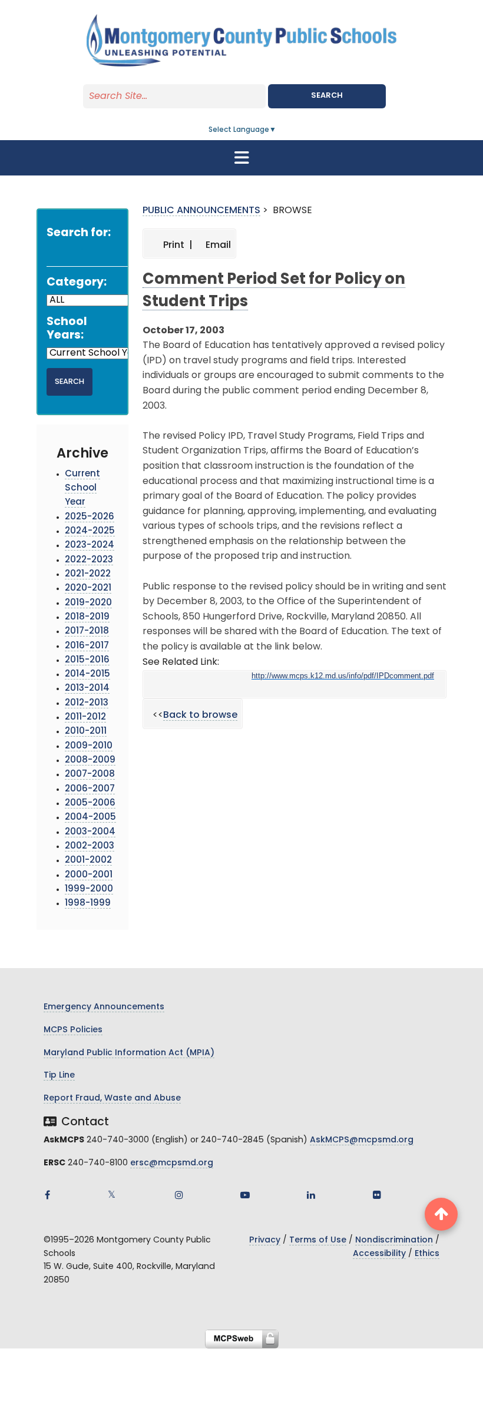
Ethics (427, 1254)
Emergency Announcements (104, 1007)
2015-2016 (87, 660)
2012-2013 (86, 703)
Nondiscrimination (394, 1240)
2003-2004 (90, 832)
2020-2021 (88, 588)
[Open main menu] (241, 158)
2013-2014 (87, 688)
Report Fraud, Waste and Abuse (112, 1098)
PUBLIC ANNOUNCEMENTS (201, 211)
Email (217, 245)
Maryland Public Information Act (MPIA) (129, 1053)
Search (327, 96)
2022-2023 (89, 560)
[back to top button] (441, 1214)
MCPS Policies (73, 1030)
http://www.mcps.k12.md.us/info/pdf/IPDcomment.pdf (343, 675)
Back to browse (200, 715)
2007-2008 (90, 774)
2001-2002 (88, 860)
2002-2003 (89, 846)
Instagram (179, 1194)
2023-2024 (89, 545)
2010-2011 (86, 731)
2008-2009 (90, 760)
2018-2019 (87, 617)
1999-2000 (89, 889)
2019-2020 (88, 603)
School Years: (67, 329)
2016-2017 (87, 646)
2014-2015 (87, 674)
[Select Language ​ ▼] (276, 130)
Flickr (377, 1194)
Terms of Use (317, 1240)
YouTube (245, 1194)
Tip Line (59, 1075)
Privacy (264, 1240)
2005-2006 (90, 803)
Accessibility (379, 1254)
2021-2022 (88, 574)
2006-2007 (90, 789)
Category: (77, 283)
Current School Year (82, 489)
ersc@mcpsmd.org (171, 1163)
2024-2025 (90, 531)
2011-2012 (85, 717)
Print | (177, 245)
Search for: (79, 233)
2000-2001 (89, 875)
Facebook (47, 1194)
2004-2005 (90, 817)
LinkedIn (311, 1194)
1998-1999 (88, 903)
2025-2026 (89, 517)
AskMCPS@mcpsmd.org (361, 1140)
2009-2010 (89, 746)
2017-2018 (87, 631)
